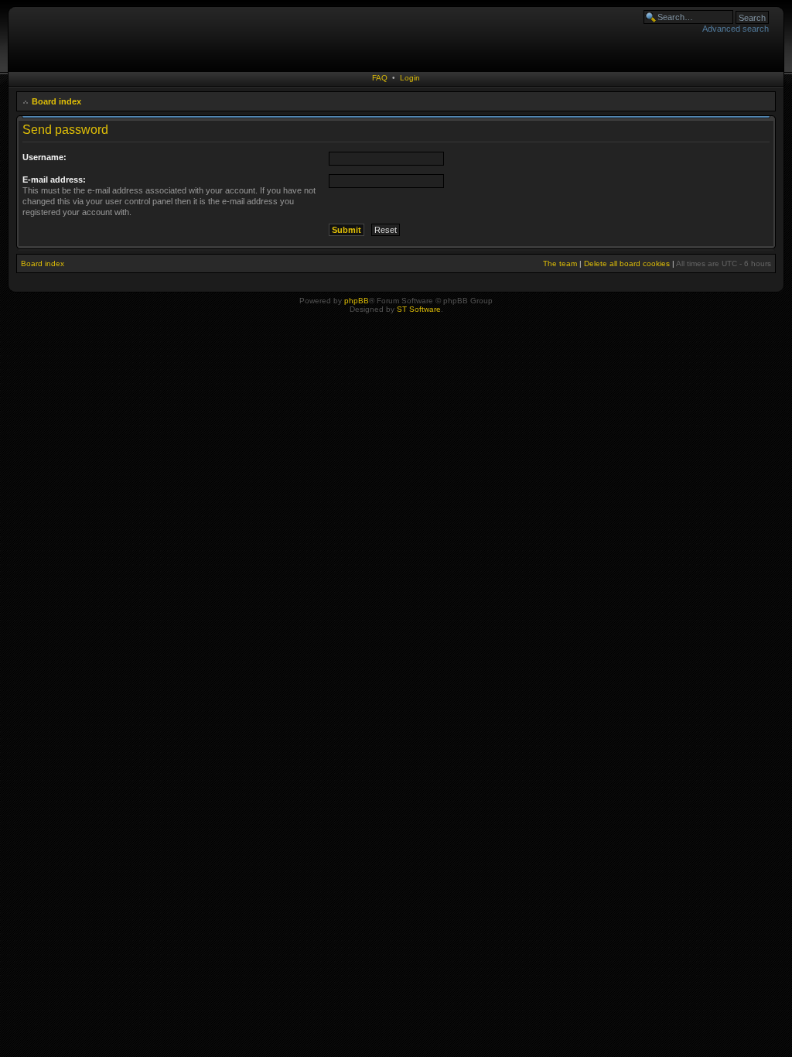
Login (410, 78)
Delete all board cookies (627, 263)
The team (560, 263)
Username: (44, 157)
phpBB (356, 300)
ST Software (419, 309)
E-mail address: (54, 179)
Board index (56, 101)
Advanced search (735, 28)
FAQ (379, 78)
